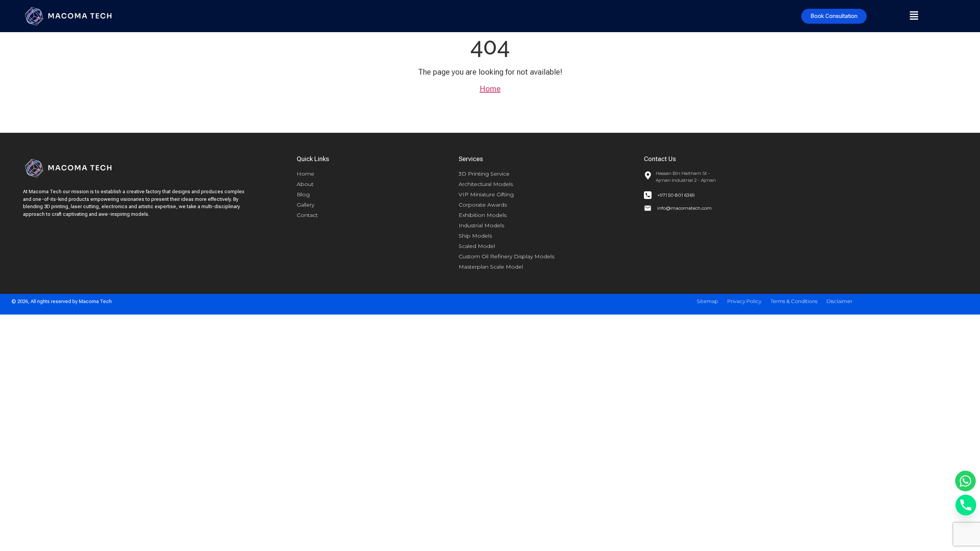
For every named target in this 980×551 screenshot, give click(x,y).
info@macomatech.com (684, 208)
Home (490, 88)
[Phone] (966, 505)
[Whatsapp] (965, 481)
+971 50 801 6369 (676, 195)
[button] (914, 16)
